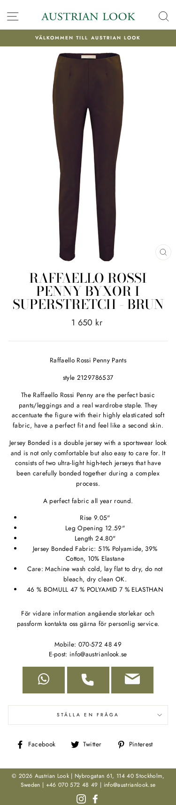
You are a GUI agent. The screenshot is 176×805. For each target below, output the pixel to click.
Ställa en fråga (88, 714)
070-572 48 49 (100, 644)
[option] (88, 38)
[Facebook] (95, 798)
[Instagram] (81, 798)
